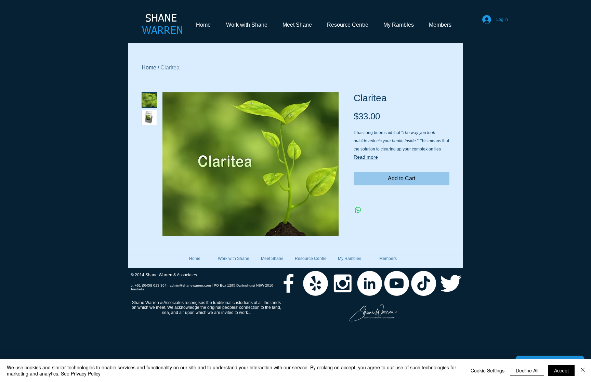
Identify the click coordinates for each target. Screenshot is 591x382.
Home (149, 67)
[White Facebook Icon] (288, 283)
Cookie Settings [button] (487, 370)
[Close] (583, 370)
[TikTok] (423, 283)
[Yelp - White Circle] (315, 283)
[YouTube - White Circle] (396, 283)
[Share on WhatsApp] (358, 210)
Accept (561, 370)
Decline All (527, 370)
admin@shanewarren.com (190, 285)
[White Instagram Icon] (342, 283)
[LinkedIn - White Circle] (369, 283)
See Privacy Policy (81, 373)
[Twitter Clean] (450, 283)
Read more (366, 157)
